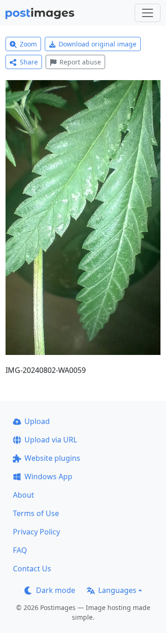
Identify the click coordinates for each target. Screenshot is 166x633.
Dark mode (55, 590)
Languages (117, 590)
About (23, 495)
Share (29, 62)
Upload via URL (50, 440)
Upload (37, 421)
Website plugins (52, 458)
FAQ (20, 550)
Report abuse (80, 62)
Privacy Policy (36, 532)
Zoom (28, 44)
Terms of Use (36, 513)
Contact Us (32, 568)
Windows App (48, 476)
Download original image (97, 44)
